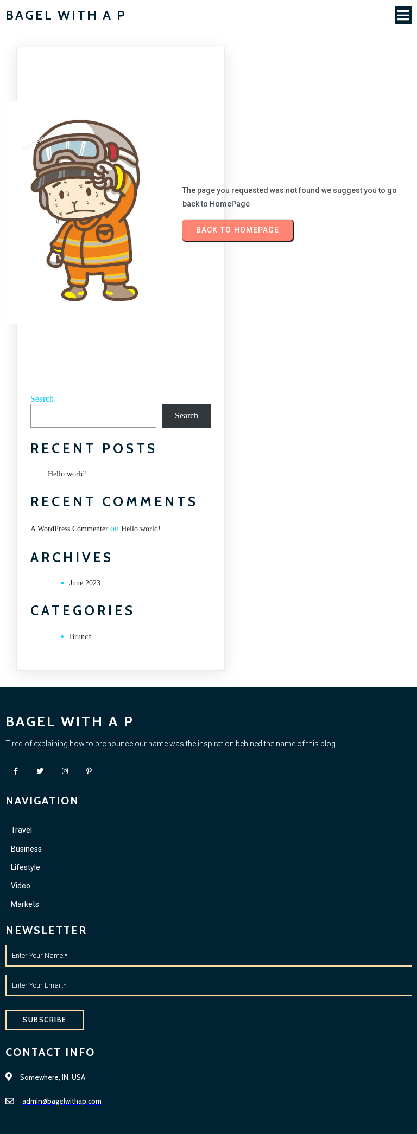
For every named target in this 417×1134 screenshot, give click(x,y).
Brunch (81, 637)
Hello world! (67, 474)
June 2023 (85, 583)
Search (42, 398)
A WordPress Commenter (69, 529)
